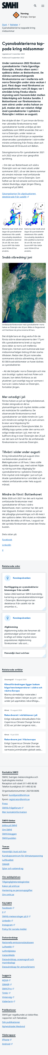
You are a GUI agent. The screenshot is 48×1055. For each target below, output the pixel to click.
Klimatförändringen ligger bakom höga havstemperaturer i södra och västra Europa (23, 687)
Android (20, 1043)
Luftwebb (21, 946)
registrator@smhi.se (19, 799)
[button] (35, 6)
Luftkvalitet (7, 859)
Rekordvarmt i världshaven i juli (20, 715)
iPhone (20, 1039)
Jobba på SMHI (9, 825)
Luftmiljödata (9, 950)
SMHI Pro (21, 988)
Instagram (21, 924)
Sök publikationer (11, 1022)
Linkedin (20, 920)
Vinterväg (21, 997)
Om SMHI (7, 829)
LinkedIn (9, 544)
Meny (43, 8)
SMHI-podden (9, 838)
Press (5, 803)
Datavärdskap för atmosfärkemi (18, 966)
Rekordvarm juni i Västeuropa (20, 739)
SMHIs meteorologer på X (24, 916)
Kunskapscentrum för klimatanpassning (22, 855)
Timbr (19, 992)
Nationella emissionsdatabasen (18, 942)
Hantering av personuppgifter (17, 890)
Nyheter (14, 24)
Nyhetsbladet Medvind (13, 1026)
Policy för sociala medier (14, 929)
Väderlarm (21, 1001)
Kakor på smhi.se (10, 886)
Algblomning (11, 626)
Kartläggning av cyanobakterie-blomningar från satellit (21, 588)
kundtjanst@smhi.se (19, 795)
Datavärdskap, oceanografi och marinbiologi (18, 961)
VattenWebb (8, 955)
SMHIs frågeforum (24, 807)
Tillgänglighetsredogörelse (15, 881)
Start (4, 24)
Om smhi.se (8, 894)
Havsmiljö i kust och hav (16, 653)
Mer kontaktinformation (14, 812)
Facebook (9, 539)
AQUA (19, 980)
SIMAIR (5, 864)
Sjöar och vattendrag (12, 868)
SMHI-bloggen (9, 833)
